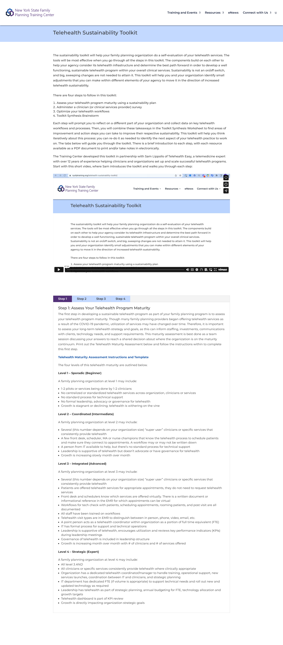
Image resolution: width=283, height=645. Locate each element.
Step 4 (120, 299)
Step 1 (62, 299)
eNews (233, 12)
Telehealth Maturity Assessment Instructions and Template (103, 357)
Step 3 (101, 299)
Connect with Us (255, 12)
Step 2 (81, 299)
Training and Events (182, 12)
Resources (212, 12)
